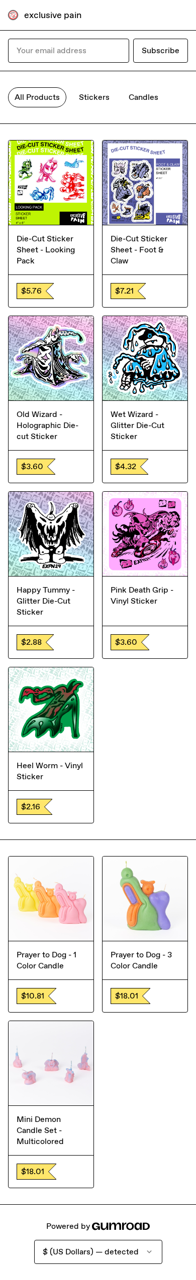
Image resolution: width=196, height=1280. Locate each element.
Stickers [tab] (94, 97)
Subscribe (160, 50)
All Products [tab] (37, 97)
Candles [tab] (143, 97)
